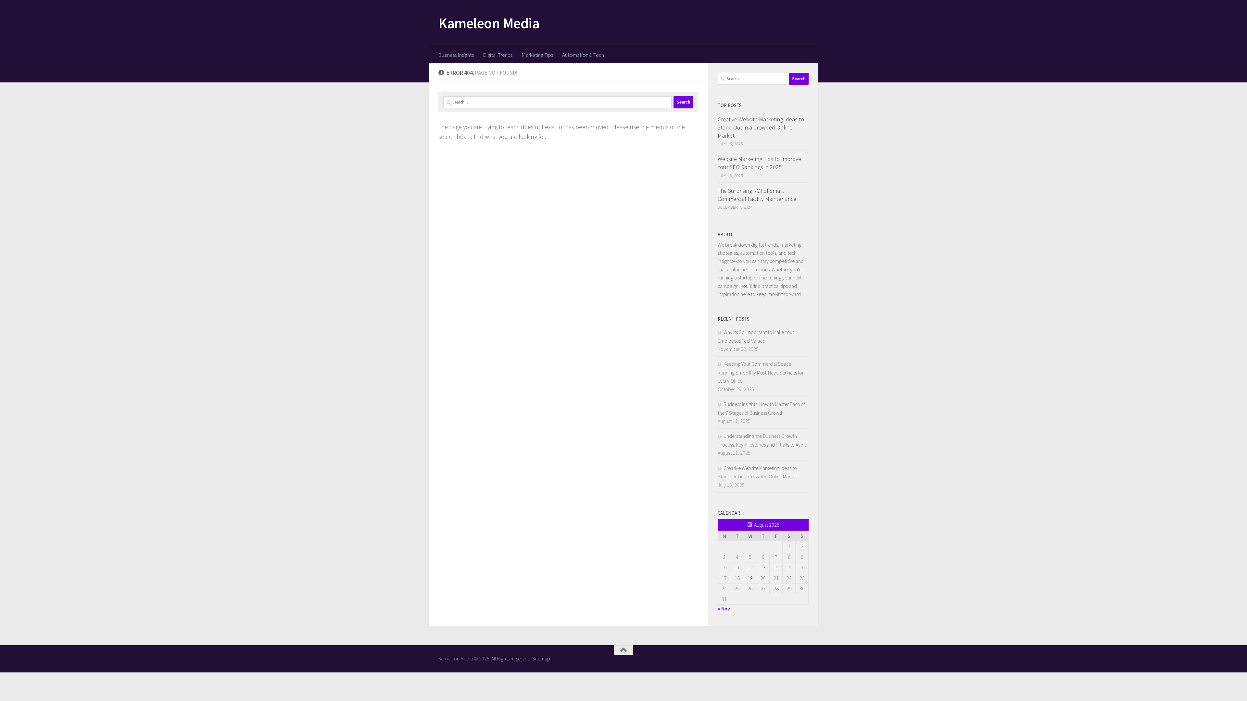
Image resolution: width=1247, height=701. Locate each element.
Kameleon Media (488, 23)
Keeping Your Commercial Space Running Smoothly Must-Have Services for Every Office (761, 372)
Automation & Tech (583, 54)
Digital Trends (497, 54)
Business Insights (456, 54)
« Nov (724, 608)
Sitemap (541, 658)
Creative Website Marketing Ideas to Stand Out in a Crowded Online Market (761, 127)
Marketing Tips (537, 54)
